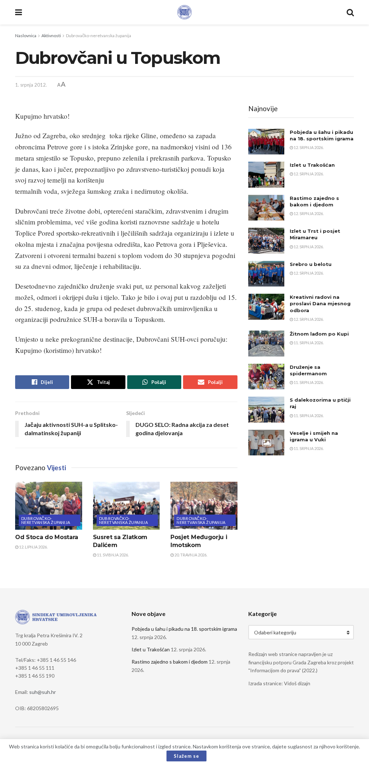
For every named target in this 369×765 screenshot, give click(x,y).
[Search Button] (350, 12)
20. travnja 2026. (190, 554)
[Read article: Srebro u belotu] (266, 274)
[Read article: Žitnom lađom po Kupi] (266, 344)
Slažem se (186, 756)
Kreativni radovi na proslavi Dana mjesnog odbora (320, 303)
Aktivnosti (51, 35)
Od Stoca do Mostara (46, 537)
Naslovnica (25, 35)
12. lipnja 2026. (33, 547)
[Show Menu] (18, 12)
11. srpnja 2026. (308, 342)
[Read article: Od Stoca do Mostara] (48, 506)
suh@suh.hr (42, 692)
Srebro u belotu (311, 264)
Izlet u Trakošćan (312, 165)
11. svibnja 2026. (112, 554)
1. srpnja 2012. (31, 85)
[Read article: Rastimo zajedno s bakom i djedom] (266, 208)
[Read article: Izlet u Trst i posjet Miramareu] (266, 241)
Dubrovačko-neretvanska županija (98, 35)
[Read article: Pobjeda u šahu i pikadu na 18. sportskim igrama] (266, 142)
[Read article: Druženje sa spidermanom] (266, 377)
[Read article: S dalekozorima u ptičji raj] (266, 410)
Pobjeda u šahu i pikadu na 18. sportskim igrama (184, 629)
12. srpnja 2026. (308, 147)
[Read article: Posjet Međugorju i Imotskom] (203, 506)
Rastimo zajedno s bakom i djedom (170, 662)
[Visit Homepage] (184, 12)
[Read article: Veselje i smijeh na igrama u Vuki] (266, 443)
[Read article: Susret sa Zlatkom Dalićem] (126, 506)
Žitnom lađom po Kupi (319, 334)
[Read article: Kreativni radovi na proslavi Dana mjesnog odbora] (266, 307)
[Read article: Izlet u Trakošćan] (266, 175)
